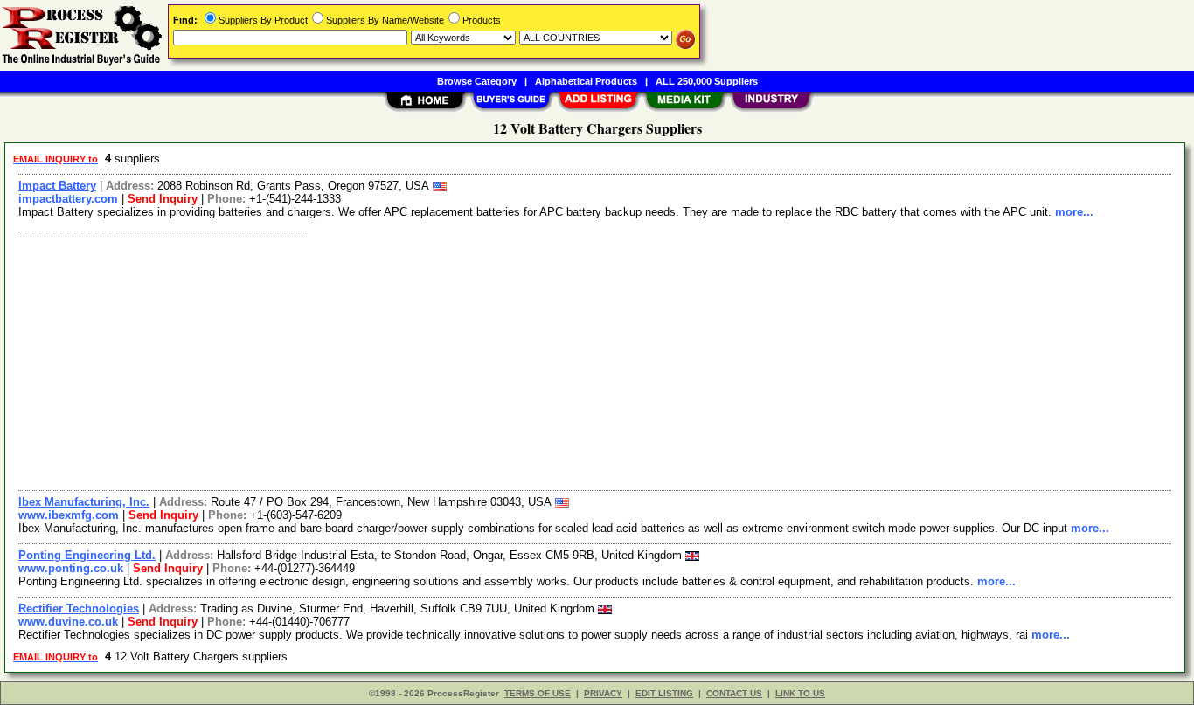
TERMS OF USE (537, 693)
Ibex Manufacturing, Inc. (83, 501)
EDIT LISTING (664, 693)
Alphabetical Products (586, 81)
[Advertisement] (535, 359)
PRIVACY (603, 693)
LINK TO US (800, 693)
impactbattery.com (68, 198)
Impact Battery (57, 185)
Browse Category (477, 81)
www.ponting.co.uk (70, 568)
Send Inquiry (163, 198)
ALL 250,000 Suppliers (707, 81)
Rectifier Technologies (78, 608)
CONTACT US (734, 693)
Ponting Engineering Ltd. (87, 555)
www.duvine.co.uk (68, 621)
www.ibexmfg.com (68, 515)
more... (1074, 211)
